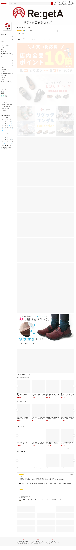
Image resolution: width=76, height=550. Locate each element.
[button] (72, 1)
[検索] (52, 3)
